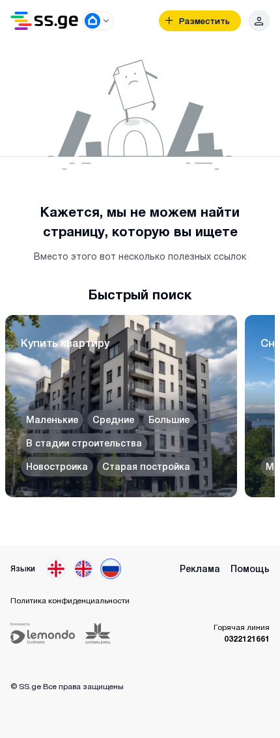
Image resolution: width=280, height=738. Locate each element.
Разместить (204, 21)
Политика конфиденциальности (70, 600)
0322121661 (247, 639)
